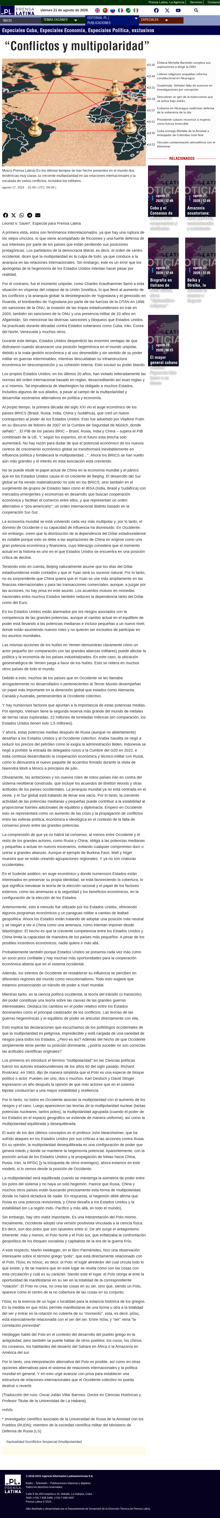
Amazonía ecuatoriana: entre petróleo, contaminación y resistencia (200, 218)
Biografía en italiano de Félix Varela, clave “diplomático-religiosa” (162, 292)
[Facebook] (156, 10)
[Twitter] (167, 10)
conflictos (34, 1442)
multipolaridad (71, 1442)
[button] (196, 10)
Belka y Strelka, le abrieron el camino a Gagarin (197, 290)
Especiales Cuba (19, 30)
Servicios (196, 2)
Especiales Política (108, 30)
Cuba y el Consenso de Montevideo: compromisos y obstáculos (163, 218)
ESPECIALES (150, 19)
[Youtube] (178, 10)
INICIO (7, 20)
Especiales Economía (62, 30)
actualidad (16, 1442)
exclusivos (143, 30)
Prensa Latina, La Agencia (166, 2)
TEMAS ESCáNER (55, 19)
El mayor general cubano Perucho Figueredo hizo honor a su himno (163, 370)
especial (50, 1442)
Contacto (214, 2)
